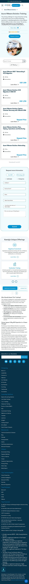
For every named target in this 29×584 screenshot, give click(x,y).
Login (14, 118)
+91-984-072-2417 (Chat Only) (15, 1)
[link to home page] (7, 5)
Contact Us (3, 100)
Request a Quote (14, 36)
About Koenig (4, 91)
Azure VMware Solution (10, 9)
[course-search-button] (24, 61)
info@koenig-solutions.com (15, 113)
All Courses (15, 5)
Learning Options (5, 97)
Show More (13, 28)
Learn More (14, 84)
